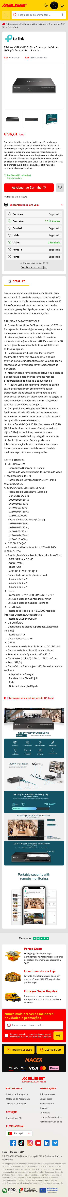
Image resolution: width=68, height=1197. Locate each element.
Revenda (44, 1108)
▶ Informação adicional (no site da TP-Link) (28, 698)
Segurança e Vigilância (18, 24)
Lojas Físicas (46, 1099)
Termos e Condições (16, 1103)
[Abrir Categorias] (6, 15)
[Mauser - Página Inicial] (14, 5)
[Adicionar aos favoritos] (60, 187)
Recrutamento (47, 1103)
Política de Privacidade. (40, 1036)
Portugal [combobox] (18, 1133)
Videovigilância (39, 24)
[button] (34, 204)
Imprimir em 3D (14, 1118)
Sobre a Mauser (47, 1094)
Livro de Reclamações (50, 1117)
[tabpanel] (34, 605)
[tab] (16, 281)
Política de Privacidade (51, 1121)
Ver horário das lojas (34, 267)
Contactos (45, 1112)
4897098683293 (39, 57)
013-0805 (14, 57)
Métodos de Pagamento (18, 1099)
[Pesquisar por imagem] (62, 15)
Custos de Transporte (17, 1094)
